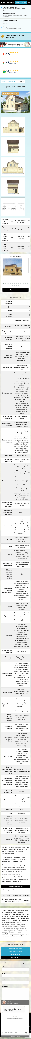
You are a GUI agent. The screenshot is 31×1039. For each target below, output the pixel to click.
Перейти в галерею (15, 290)
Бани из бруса (13, 81)
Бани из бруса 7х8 (15, 954)
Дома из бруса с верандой (15, 948)
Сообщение (5, 986)
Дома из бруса (16, 957)
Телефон (4, 973)
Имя (3, 966)
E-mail (3, 979)
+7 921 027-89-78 (7, 2)
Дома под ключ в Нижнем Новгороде (15, 36)
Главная (4, 81)
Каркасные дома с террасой (15, 951)
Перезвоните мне (21, 2)
